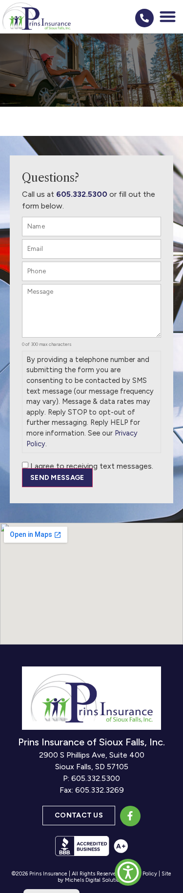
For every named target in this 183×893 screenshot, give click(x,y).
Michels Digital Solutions (95, 880)
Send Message (57, 478)
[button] (168, 17)
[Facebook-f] (130, 816)
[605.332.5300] (144, 18)
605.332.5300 (81, 194)
